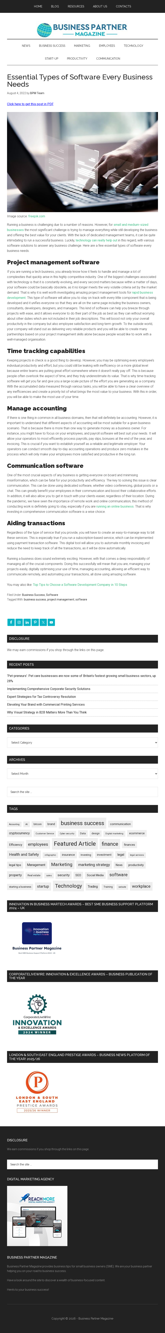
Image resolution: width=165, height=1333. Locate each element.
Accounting (14, 824)
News (119, 865)
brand (51, 824)
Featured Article (75, 843)
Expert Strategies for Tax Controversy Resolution (42, 697)
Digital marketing (114, 833)
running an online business (115, 506)
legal (120, 855)
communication (120, 824)
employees (38, 844)
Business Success (33, 594)
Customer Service (45, 833)
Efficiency (15, 845)
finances (129, 844)
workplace (141, 886)
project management (60, 599)
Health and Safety (24, 854)
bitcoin (38, 824)
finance (110, 844)
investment (104, 854)
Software (52, 594)
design (96, 833)
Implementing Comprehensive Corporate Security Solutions (49, 689)
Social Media (95, 875)
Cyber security (67, 833)
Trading (93, 886)
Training (108, 886)
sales (49, 875)
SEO (78, 875)
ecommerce (137, 833)
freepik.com (36, 216)
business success (35, 599)
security (64, 875)
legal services (137, 855)
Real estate (34, 875)
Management (36, 865)
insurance (68, 855)
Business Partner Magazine (82, 30)
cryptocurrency (19, 833)
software (81, 599)
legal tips (15, 865)
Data (83, 833)
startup (43, 886)
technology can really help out (96, 240)
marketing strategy (94, 864)
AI (26, 824)
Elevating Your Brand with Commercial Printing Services (46, 704)
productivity (136, 865)
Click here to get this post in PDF (30, 104)
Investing (86, 854)
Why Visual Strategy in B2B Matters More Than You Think (47, 712)
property (15, 875)
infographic (50, 855)
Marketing (61, 864)
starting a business (20, 886)
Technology (68, 886)
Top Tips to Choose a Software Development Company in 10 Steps (80, 585)
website (122, 887)
